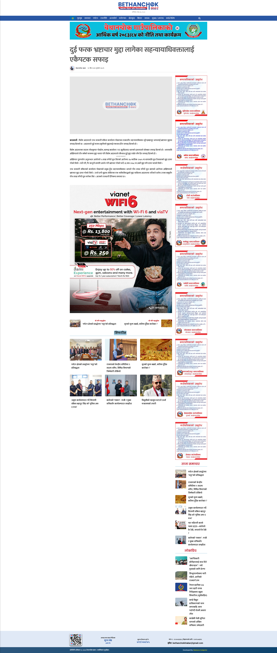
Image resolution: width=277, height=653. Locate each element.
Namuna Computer (200, 650)
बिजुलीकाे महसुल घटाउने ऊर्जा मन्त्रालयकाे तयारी (154, 402)
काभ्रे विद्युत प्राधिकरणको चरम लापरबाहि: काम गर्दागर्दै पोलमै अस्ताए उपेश (197, 607)
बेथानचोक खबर (81, 68)
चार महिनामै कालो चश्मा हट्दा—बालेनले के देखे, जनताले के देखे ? (197, 528)
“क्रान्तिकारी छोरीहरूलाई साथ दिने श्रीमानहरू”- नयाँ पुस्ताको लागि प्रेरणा (198, 564)
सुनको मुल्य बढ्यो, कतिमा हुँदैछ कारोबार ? (154, 366)
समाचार (87, 18)
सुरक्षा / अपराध (158, 18)
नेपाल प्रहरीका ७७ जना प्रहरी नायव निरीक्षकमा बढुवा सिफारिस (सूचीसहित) (198, 590)
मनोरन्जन (122, 18)
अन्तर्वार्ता (113, 18)
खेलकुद (132, 18)
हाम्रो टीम (108, 643)
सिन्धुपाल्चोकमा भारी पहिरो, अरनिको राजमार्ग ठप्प (197, 577)
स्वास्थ (146, 18)
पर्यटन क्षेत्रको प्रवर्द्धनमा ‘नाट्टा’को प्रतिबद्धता (84, 366)
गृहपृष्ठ (79, 18)
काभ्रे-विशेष (170, 18)
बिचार (139, 18)
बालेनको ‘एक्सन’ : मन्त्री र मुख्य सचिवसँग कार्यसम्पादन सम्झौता (119, 402)
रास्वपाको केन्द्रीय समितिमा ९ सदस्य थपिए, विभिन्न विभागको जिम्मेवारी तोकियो (119, 368)
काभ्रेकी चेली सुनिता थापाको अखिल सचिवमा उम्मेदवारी (197, 622)
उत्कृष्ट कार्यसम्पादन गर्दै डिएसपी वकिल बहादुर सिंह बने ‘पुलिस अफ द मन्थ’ (84, 403)
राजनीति (103, 18)
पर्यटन (95, 18)
